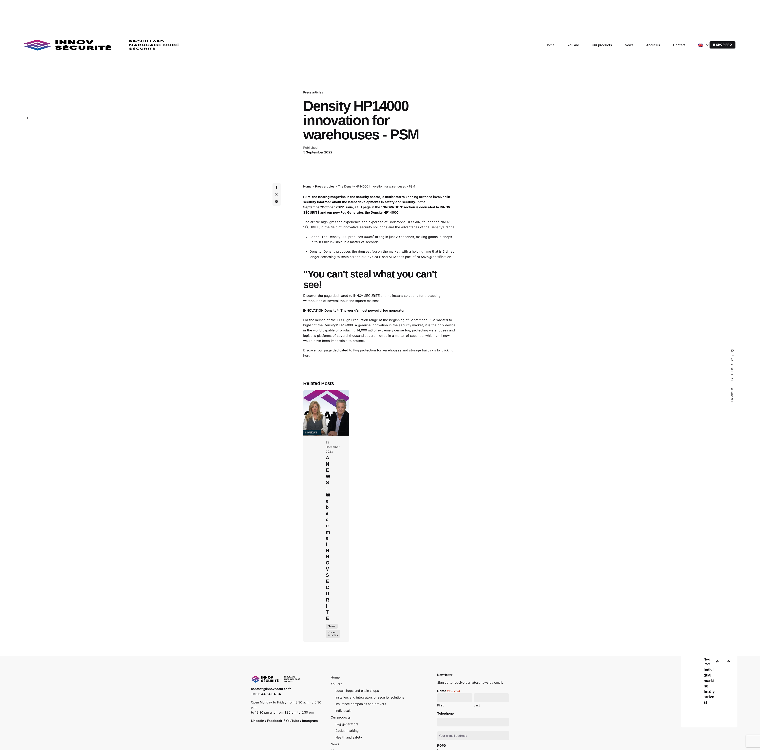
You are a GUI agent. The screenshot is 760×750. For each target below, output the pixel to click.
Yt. (732, 359)
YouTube (292, 721)
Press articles (313, 92)
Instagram (310, 721)
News (331, 626)
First (440, 705)
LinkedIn (257, 721)
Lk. (732, 378)
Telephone (445, 713)
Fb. (732, 369)
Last (477, 705)
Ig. (732, 350)
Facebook (274, 721)
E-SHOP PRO (722, 44)
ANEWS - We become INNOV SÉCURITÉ (328, 538)
